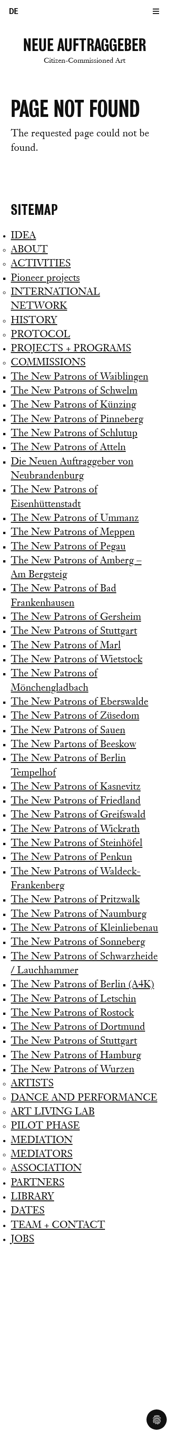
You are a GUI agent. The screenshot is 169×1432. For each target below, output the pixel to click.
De (13, 11)
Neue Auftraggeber (84, 50)
